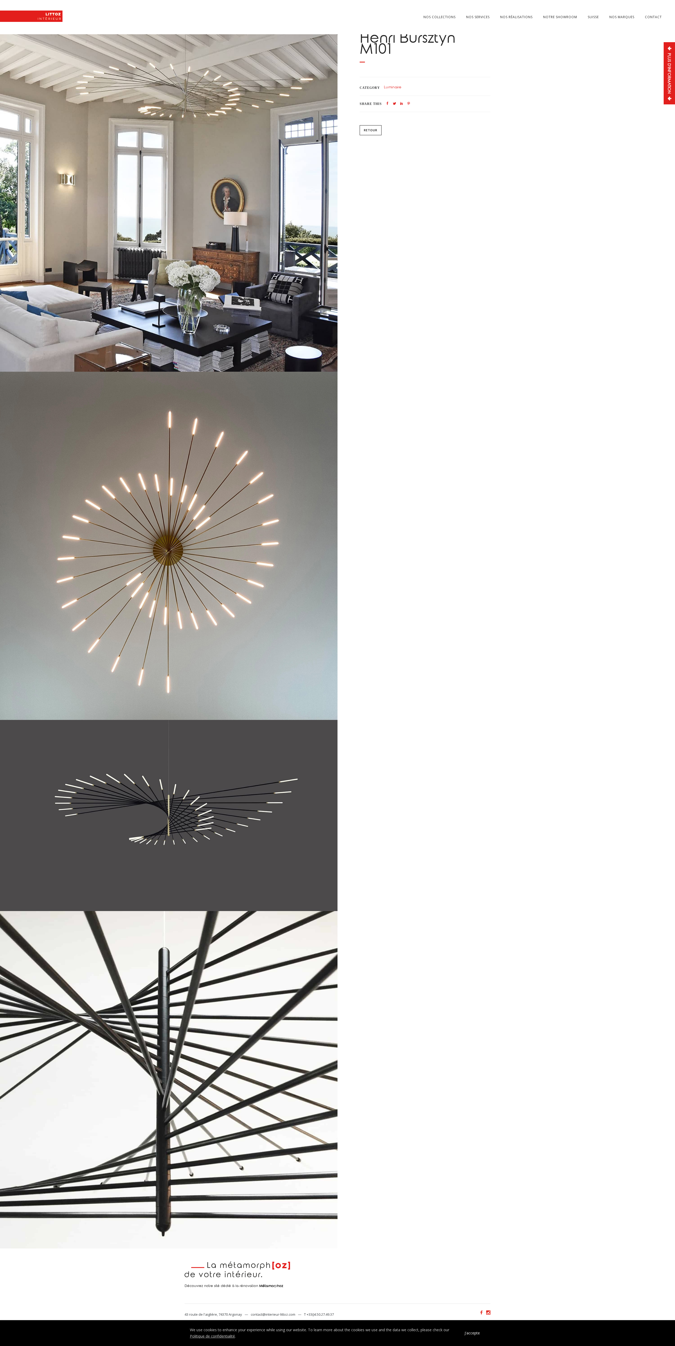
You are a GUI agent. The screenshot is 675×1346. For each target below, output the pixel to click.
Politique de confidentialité (212, 1336)
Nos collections (439, 17)
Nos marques (621, 17)
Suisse (593, 17)
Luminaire (392, 87)
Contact (653, 17)
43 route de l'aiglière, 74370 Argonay (213, 1314)
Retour (370, 130)
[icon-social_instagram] (488, 1312)
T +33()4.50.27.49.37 (319, 1314)
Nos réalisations (516, 17)
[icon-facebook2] (482, 1312)
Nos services (478, 17)
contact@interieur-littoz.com (273, 1314)
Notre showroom (560, 17)
